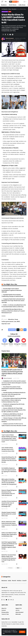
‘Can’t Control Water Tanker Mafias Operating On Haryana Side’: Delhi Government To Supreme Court (9, 438)
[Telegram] (10, 600)
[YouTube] (6, 600)
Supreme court (6, 323)
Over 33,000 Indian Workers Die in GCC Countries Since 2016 (8, 449)
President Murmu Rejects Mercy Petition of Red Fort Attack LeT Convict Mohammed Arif (13, 311)
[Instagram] (17, 342)
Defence (21, 469)
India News (5, 367)
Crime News (22, 534)
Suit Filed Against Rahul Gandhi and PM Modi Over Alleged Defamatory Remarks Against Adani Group (9, 545)
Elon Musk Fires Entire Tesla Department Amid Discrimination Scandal (12, 388)
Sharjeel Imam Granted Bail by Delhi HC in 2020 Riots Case (9, 514)
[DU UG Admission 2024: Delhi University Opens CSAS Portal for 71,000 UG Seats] (22, 523)
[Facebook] (5, 342)
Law (10, 11)
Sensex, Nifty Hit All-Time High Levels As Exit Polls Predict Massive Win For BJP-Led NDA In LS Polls (14, 409)
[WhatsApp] (13, 600)
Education (4, 11)
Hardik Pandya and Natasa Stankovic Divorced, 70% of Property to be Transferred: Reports (14, 394)
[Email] (10, 34)
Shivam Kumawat (10, 38)
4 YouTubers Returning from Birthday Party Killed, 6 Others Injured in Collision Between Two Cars (14, 400)
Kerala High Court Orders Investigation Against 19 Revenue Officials (12, 290)
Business (4, 580)
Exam (16, 319)
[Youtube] (24, 342)
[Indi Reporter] (14, 2)
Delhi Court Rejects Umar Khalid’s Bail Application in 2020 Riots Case (9, 534)
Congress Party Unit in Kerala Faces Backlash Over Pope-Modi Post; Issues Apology (13, 300)
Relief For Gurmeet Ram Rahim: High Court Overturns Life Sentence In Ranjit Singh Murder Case (9, 558)
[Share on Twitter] (8, 34)
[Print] (12, 34)
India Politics (12, 367)
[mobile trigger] (3, 2)
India (9, 580)
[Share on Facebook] (5, 34)
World (14, 580)
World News (22, 450)
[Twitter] (11, 342)
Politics (19, 580)
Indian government (7, 321)
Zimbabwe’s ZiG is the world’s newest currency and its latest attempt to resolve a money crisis (14, 382)
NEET (18, 321)
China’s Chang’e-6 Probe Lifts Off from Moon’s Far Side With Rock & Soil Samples (14, 419)
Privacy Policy (7, 631)
